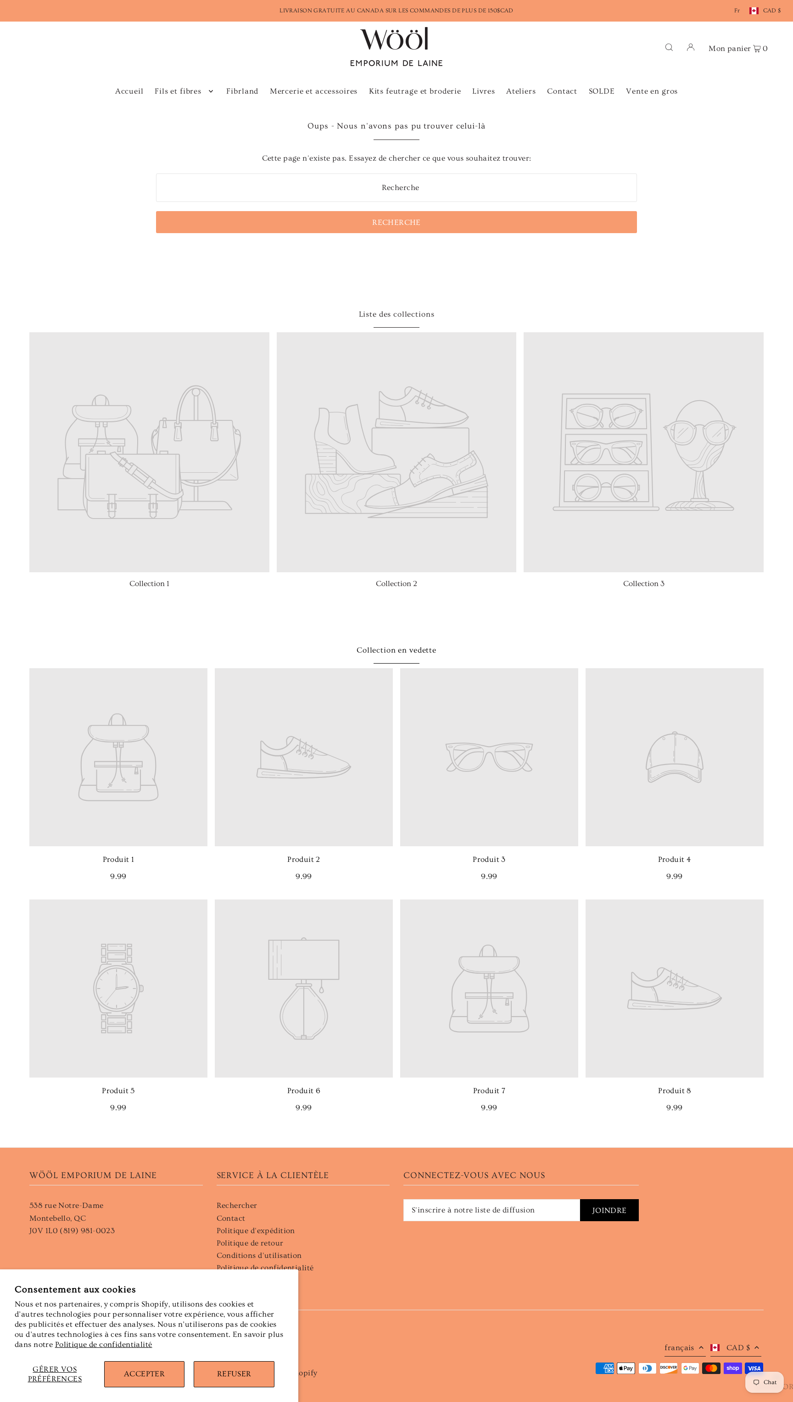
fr (737, 10)
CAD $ (772, 10)
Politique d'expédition (256, 1230)
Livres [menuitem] (483, 91)
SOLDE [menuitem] (602, 91)
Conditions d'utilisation (259, 1255)
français (679, 1347)
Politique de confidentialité (103, 1344)
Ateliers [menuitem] (521, 91)
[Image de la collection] (149, 452)
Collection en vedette (396, 650)
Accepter (144, 1373)
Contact (231, 1218)
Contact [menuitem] (562, 91)
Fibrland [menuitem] (242, 91)
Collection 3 (644, 583)
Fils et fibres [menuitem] (178, 91)
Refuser (234, 1373)
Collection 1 (149, 583)
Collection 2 (396, 583)
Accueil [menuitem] (129, 91)
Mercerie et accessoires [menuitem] (314, 91)
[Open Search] (669, 46)
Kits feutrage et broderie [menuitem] (415, 91)
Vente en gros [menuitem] (652, 91)
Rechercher (237, 1205)
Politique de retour (250, 1243)
